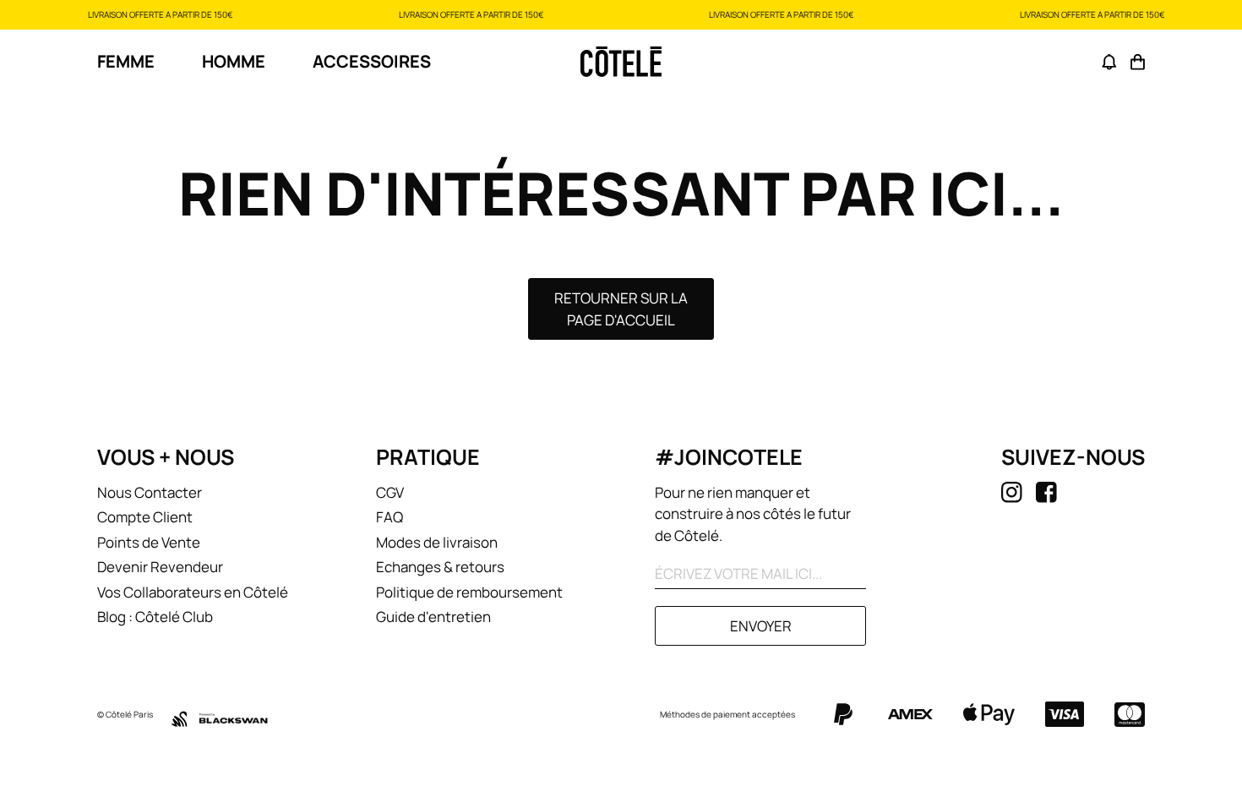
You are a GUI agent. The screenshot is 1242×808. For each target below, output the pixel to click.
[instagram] (1011, 492)
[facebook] (1046, 492)
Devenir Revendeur (160, 566)
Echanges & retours (440, 566)
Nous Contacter (149, 492)
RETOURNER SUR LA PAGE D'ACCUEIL (621, 309)
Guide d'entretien (433, 616)
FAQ (389, 517)
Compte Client (145, 517)
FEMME (126, 61)
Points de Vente (148, 542)
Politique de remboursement (469, 592)
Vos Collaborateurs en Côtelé (192, 592)
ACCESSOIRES (372, 61)
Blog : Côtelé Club (155, 616)
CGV (390, 492)
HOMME (233, 61)
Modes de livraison (437, 542)
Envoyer (761, 626)
